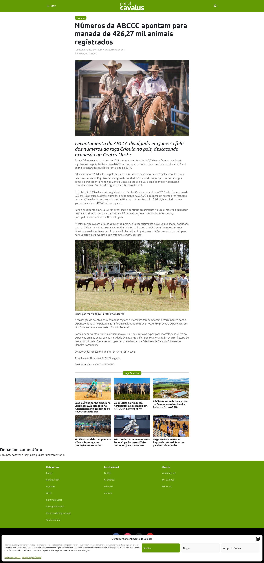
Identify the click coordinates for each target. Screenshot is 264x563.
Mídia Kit (166, 486)
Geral (49, 493)
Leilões (107, 473)
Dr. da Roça (168, 479)
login (26, 455)
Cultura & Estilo (54, 499)
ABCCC (97, 364)
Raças (49, 473)
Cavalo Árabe (53, 479)
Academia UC (169, 473)
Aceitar (147, 548)
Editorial (108, 486)
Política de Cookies (12, 557)
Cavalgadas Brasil (55, 506)
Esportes (50, 486)
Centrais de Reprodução (58, 513)
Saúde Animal (53, 519)
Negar (186, 548)
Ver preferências (232, 548)
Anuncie (108, 493)
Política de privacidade (31, 557)
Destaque (109, 364)
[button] (257, 538)
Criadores (109, 479)
